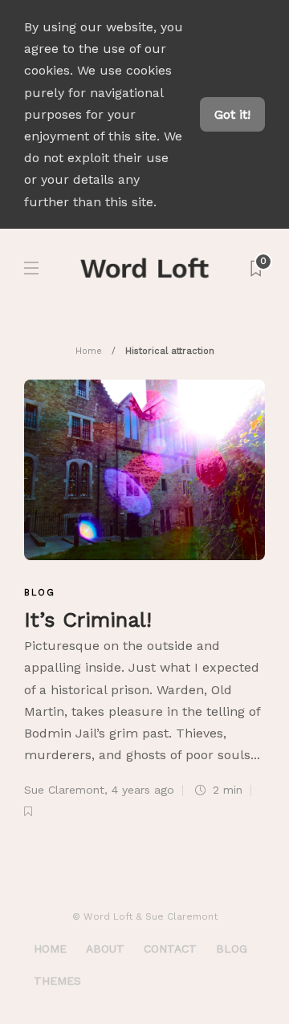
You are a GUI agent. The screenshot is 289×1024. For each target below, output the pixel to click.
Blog (39, 592)
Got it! (232, 114)
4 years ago (143, 789)
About (105, 948)
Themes (57, 980)
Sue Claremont (64, 789)
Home (88, 351)
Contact (170, 948)
